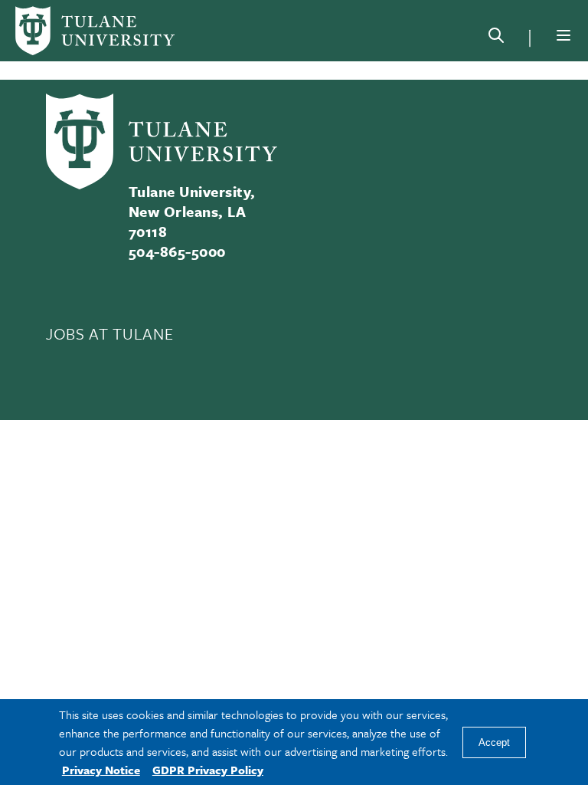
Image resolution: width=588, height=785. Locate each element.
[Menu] (563, 35)
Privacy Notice (101, 769)
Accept (494, 742)
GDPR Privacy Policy (207, 769)
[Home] (95, 30)
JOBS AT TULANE (109, 333)
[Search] (496, 38)
